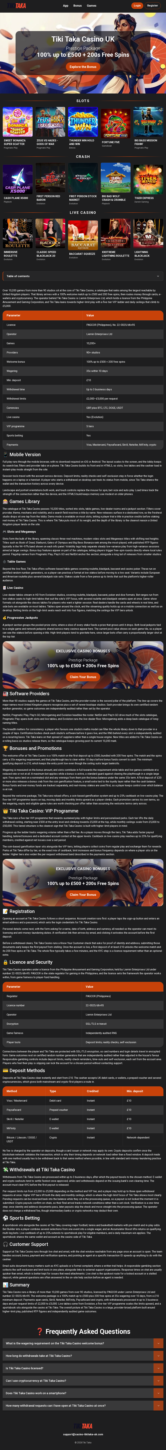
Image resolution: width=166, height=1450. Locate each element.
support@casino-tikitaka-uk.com (83, 1434)
